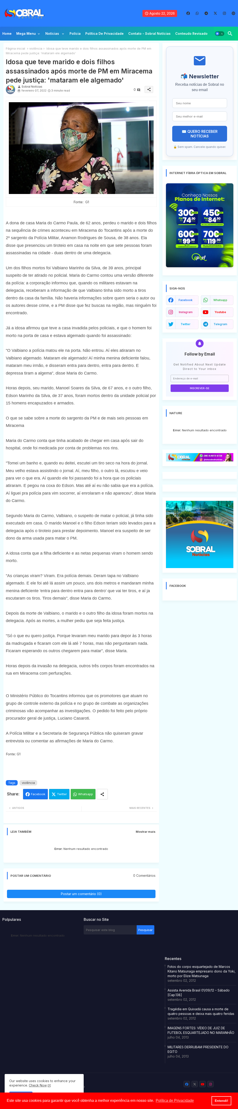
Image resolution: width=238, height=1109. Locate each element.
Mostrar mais (145, 831)
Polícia (75, 33)
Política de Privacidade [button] (175, 1101)
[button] (219, 33)
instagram (185, 312)
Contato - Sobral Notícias (149, 33)
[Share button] (102, 794)
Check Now (38, 1085)
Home (7, 33)
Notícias (52, 33)
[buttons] (188, 13)
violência (35, 48)
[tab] (7, 35)
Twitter (62, 794)
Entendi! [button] (221, 1101)
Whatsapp (85, 794)
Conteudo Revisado (191, 33)
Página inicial (15, 48)
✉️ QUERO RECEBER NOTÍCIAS (200, 133)
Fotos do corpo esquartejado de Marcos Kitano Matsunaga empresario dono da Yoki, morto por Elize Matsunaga (201, 971)
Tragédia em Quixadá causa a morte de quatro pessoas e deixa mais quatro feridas (201, 1011)
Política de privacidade (104, 33)
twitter (185, 324)
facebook (185, 300)
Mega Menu (26, 33)
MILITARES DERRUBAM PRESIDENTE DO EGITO (198, 1049)
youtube (220, 312)
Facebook (38, 794)
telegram (220, 324)
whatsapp (220, 300)
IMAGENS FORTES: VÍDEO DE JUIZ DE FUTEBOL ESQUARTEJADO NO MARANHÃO (201, 1030)
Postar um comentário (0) (81, 894)
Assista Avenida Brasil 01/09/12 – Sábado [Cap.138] (199, 992)
